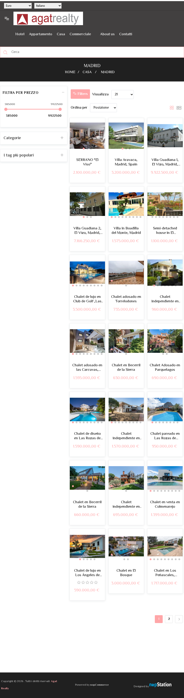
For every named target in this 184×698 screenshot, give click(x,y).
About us (107, 34)
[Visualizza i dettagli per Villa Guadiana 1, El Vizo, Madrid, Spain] (165, 135)
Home (70, 72)
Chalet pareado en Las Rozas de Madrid (165, 436)
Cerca (5, 52)
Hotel (19, 34)
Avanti (179, 619)
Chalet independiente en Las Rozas (126, 436)
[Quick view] (154, 460)
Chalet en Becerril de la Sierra (126, 367)
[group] (87, 135)
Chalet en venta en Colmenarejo (165, 504)
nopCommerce (99, 685)
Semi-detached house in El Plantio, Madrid (165, 230)
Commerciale (80, 34)
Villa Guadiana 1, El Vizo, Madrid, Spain (165, 162)
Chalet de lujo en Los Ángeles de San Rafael (87, 573)
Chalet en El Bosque (126, 573)
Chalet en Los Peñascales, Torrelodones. (165, 573)
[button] (84, 148)
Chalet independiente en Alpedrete (165, 299)
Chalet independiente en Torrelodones (126, 504)
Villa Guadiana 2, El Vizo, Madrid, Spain (87, 230)
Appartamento (40, 34)
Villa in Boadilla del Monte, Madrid (126, 230)
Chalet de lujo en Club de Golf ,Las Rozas (87, 299)
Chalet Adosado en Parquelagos (165, 367)
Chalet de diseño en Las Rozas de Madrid (87, 436)
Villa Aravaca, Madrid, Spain (126, 162)
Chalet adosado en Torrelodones (126, 299)
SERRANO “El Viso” (87, 162)
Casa (61, 34)
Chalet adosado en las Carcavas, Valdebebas (87, 367)
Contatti (125, 34)
